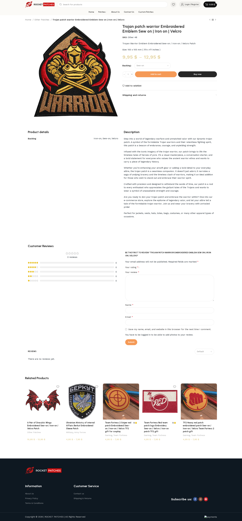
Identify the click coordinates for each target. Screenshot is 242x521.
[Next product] (215, 19)
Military (69, 432)
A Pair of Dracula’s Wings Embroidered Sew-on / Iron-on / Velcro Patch (42, 425)
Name (129, 305)
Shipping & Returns (82, 498)
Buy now (197, 74)
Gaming (108, 435)
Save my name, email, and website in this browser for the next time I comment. (169, 329)
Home (28, 19)
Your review (132, 272)
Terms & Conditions (34, 503)
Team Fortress (120, 435)
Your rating (131, 267)
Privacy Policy (31, 498)
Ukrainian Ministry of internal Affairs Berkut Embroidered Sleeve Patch (80, 425)
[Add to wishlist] (57, 386)
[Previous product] (210, 19)
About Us (29, 493)
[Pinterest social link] (206, 499)
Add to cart (156, 74)
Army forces (80, 432)
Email (129, 317)
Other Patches (42, 19)
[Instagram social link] (200, 499)
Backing (126, 65)
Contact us (79, 493)
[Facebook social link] (195, 499)
